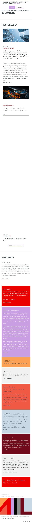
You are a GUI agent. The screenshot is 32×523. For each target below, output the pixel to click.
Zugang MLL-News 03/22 (9, 299)
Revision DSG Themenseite (10, 472)
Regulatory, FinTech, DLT (8, 48)
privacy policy (17, 3)
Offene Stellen (6, 405)
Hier (4, 363)
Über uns (5, 352)
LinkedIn (15, 483)
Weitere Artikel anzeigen (16, 246)
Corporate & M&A (7, 236)
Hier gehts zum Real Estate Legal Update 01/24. (15, 416)
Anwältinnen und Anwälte (18, 440)
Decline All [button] (20, 7)
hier (15, 426)
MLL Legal (5, 278)
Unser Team (6, 450)
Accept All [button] (12, 7)
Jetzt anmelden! (7, 302)
